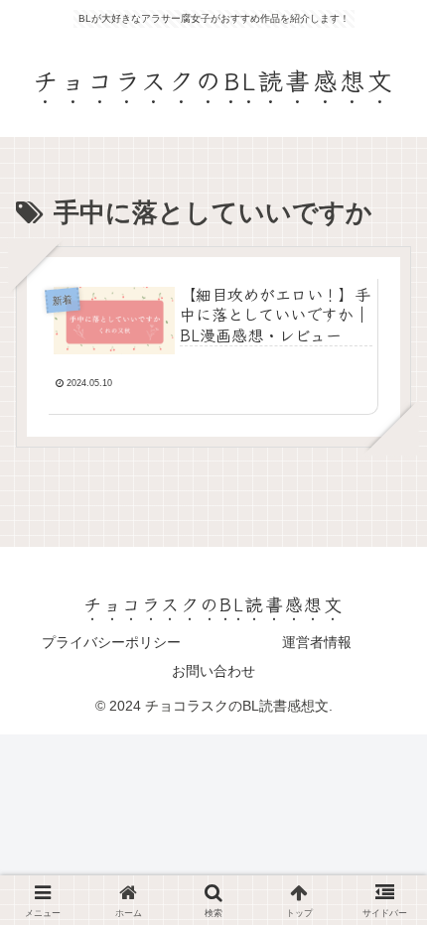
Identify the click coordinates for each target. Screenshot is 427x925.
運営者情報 (317, 642)
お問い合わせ (213, 671)
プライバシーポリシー (111, 642)
